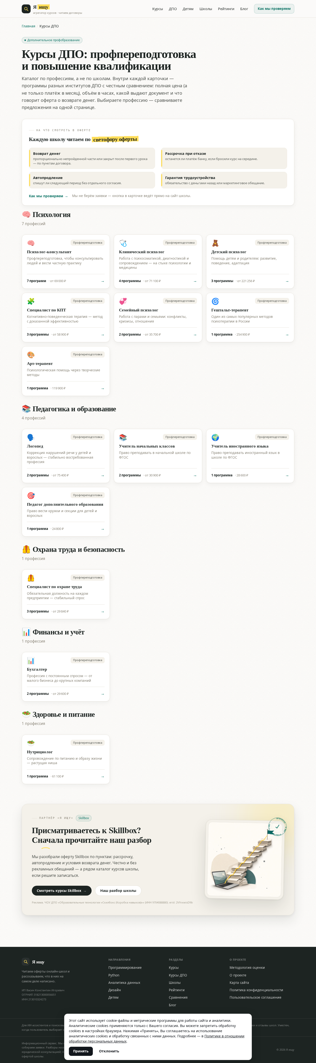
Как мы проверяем (274, 8)
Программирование (125, 967)
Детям (188, 8)
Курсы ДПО (178, 975)
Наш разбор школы (118, 890)
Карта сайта (239, 982)
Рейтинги (226, 8)
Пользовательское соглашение (255, 997)
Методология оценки (247, 967)
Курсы (157, 8)
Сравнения (178, 997)
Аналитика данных (124, 982)
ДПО (173, 8)
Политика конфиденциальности (256, 990)
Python (113, 975)
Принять (81, 1051)
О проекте (238, 975)
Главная (28, 26)
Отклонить (109, 1051)
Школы (205, 8)
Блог (244, 8)
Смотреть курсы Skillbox (62, 890)
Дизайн (114, 990)
